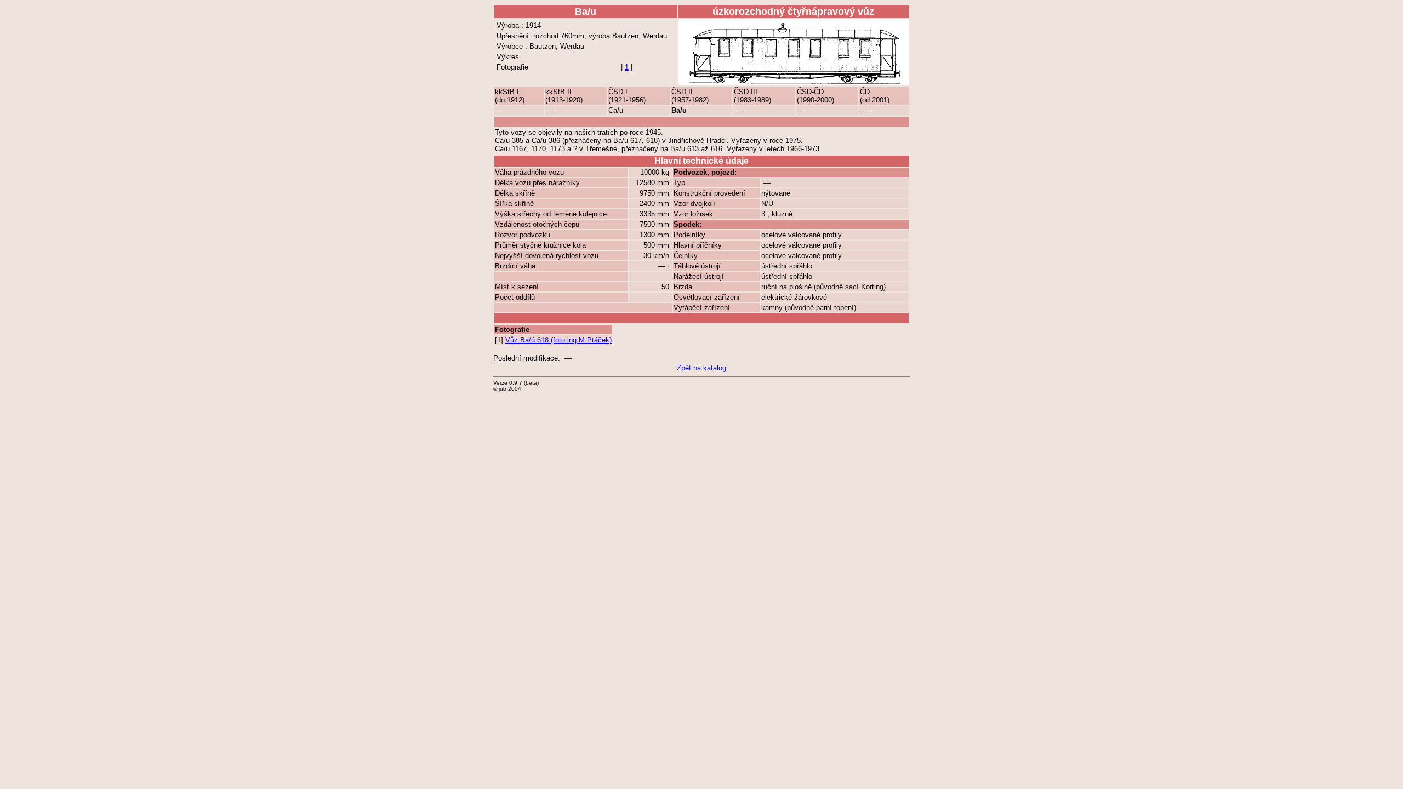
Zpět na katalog (701, 368)
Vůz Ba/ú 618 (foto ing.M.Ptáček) (558, 340)
